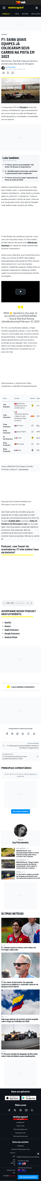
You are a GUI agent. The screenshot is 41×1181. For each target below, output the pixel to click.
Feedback (20, 1146)
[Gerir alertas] (34, 734)
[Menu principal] (4, 8)
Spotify (8, 622)
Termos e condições (13, 1170)
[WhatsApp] (17, 734)
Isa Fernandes (10, 67)
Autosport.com (20, 1133)
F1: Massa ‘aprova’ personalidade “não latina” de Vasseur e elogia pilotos (19, 166)
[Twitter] (12, 734)
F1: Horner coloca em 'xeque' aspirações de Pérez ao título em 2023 (21, 179)
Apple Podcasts (12, 630)
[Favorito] (8, 73)
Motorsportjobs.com (20, 1129)
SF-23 (39, 438)
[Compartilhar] (3, 73)
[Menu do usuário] (36, 8)
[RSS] (32, 1110)
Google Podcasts (12, 633)
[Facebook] (7, 734)
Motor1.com (20, 1126)
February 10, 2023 (29, 321)
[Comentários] (13, 73)
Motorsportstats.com (20, 1136)
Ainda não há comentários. (20, 775)
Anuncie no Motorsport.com (20, 1149)
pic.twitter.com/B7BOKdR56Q (20, 315)
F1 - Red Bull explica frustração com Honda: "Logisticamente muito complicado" (21, 172)
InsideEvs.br (20, 1122)
